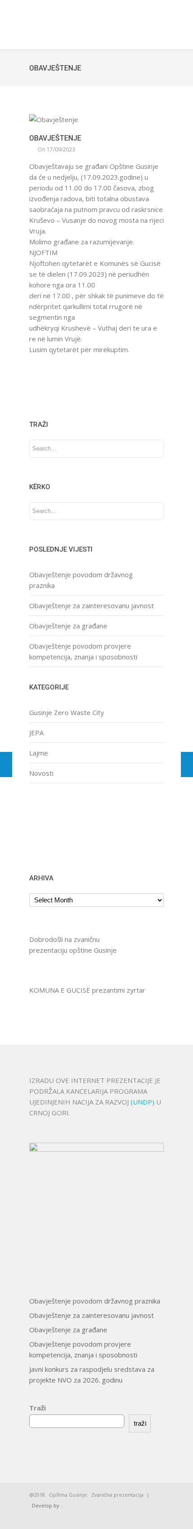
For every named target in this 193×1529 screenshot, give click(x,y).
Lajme (38, 752)
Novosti (41, 773)
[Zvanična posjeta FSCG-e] (6, 764)
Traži (37, 1407)
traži (140, 1423)
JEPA (36, 732)
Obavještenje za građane (68, 625)
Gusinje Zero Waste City (66, 712)
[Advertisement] (57, 827)
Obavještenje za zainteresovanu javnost (91, 605)
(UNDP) (143, 1101)
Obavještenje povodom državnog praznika (94, 1300)
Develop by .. (47, 1505)
